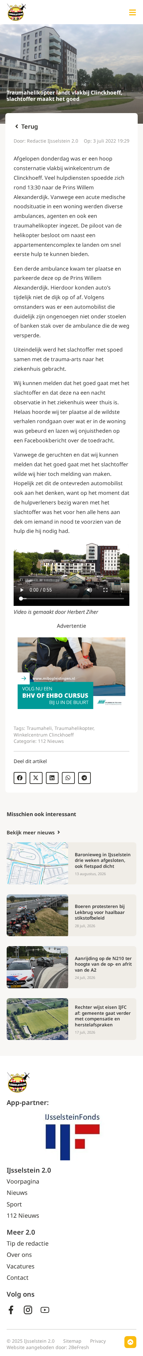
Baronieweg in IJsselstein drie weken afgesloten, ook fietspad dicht (103, 860)
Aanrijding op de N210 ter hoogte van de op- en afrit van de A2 (103, 964)
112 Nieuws (51, 741)
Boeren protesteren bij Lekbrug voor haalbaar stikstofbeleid (100, 912)
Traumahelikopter (74, 728)
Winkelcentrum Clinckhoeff (44, 735)
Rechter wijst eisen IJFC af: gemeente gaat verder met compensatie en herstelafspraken (103, 1016)
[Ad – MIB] (71, 707)
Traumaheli (39, 728)
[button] (20, 778)
